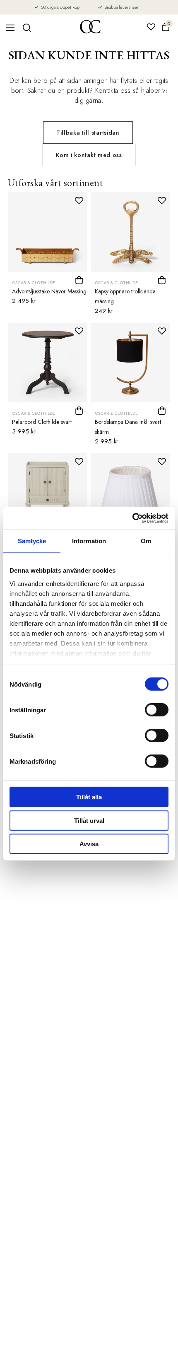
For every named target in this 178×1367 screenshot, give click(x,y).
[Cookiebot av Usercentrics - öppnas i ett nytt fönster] (132, 518)
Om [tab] (146, 540)
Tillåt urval (89, 820)
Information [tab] (89, 540)
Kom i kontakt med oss (89, 155)
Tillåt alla (89, 797)
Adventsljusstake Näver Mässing (49, 291)
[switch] (156, 709)
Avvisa (89, 843)
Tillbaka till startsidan (88, 132)
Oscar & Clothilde (33, 283)
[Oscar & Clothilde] (90, 28)
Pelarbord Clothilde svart (42, 422)
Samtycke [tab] (32, 540)
